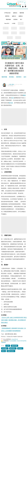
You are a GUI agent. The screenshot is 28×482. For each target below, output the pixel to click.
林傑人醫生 (12, 84)
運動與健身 (8, 19)
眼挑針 (20, 348)
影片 (21, 19)
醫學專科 (7, 16)
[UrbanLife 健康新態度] (14, 4)
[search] (25, 5)
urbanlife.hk (15, 339)
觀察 (24, 95)
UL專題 (13, 23)
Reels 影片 (6, 23)
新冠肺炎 (15, 19)
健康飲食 (21, 16)
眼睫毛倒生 (11, 351)
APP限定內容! (7, 12)
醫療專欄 (22, 12)
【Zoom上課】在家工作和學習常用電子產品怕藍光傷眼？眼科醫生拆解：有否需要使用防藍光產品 (14, 320)
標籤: (3, 345)
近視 (7, 345)
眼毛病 (11, 103)
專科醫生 (12, 77)
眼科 (24, 77)
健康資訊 (15, 12)
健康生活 (14, 16)
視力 (12, 98)
